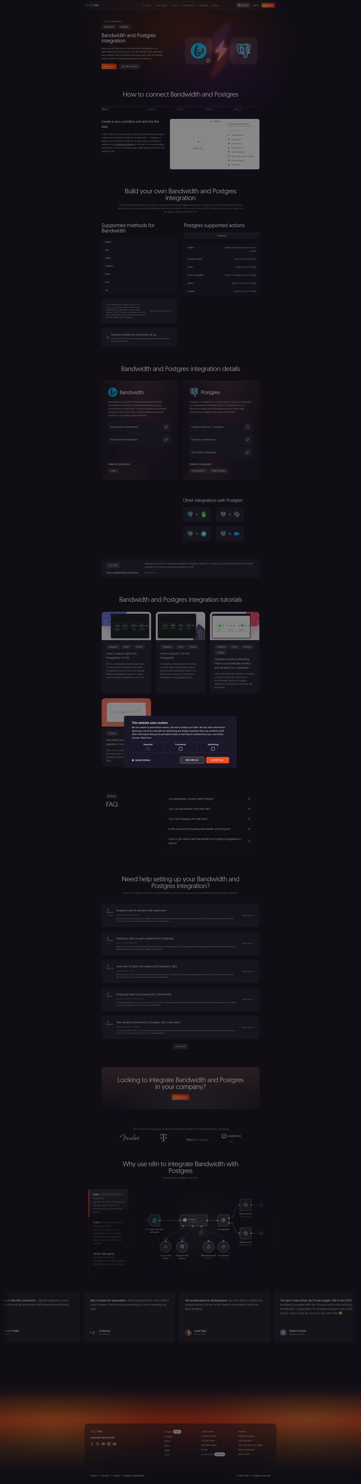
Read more (146, 737)
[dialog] (180, 742)
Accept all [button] (218, 760)
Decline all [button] (192, 760)
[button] (141, 760)
